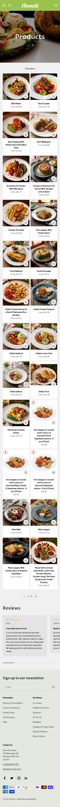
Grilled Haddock (16, 353)
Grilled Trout (44, 391)
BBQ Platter (16, 103)
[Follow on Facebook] (5, 778)
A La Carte (37, 703)
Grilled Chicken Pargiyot (43, 309)
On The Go (37, 717)
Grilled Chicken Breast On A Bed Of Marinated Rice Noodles (16, 312)
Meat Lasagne (44, 529)
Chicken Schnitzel (16, 230)
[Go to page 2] (36, 596)
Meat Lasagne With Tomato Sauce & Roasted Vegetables (16, 571)
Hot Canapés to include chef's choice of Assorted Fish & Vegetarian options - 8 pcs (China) (44, 436)
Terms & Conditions (11, 708)
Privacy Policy (9, 712)
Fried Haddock (16, 271)
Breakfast (37, 722)
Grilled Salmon (16, 391)
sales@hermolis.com (12, 769)
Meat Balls (16, 529)
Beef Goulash (44, 103)
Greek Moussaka (44, 271)
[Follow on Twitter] (12, 778)
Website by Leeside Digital (26, 799)
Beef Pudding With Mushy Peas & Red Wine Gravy (16, 145)
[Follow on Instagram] (19, 778)
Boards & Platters (40, 731)
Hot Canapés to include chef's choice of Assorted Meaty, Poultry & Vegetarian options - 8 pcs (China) (16, 485)
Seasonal (37, 712)
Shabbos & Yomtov (41, 708)
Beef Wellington (44, 142)
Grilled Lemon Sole (44, 353)
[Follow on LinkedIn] (26, 778)
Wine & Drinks (39, 736)
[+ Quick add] (25, 96)
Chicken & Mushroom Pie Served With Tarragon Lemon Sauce (44, 189)
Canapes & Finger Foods (43, 727)
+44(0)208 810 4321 (11, 764)
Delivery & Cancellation (13, 703)
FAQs (5, 722)
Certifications (9, 717)
